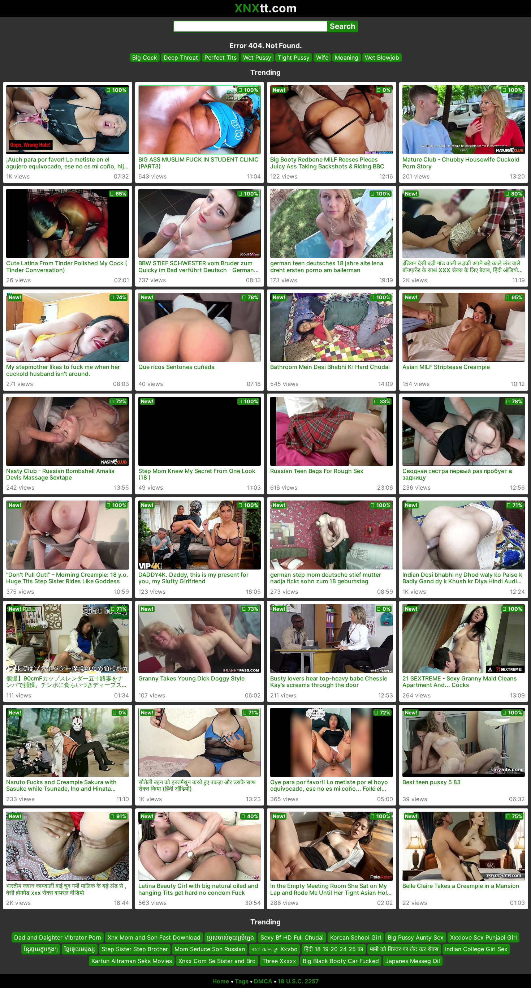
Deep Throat (181, 57)
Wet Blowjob (382, 57)
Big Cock (144, 57)
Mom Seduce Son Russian (209, 949)
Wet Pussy (257, 57)
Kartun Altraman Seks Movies (131, 961)
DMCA (263, 981)
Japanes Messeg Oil (412, 961)
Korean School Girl (355, 937)
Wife (322, 57)
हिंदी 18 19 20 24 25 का (333, 949)
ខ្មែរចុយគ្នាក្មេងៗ (41, 949)
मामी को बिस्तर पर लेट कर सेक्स (404, 949)
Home (220, 981)
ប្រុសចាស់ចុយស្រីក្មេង (230, 937)
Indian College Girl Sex (476, 949)
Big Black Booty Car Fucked (341, 961)
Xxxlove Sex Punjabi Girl (483, 937)
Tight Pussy (294, 57)
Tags (242, 981)
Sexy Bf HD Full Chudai (292, 937)
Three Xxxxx (279, 961)
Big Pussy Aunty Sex (416, 937)
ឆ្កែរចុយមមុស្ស (79, 949)
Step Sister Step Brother (135, 949)
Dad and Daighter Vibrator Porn (57, 937)
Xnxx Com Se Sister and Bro (217, 961)
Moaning (346, 57)
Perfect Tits (220, 57)
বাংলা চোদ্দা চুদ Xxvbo (274, 949)
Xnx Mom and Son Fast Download (154, 937)
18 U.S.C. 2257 (298, 981)
